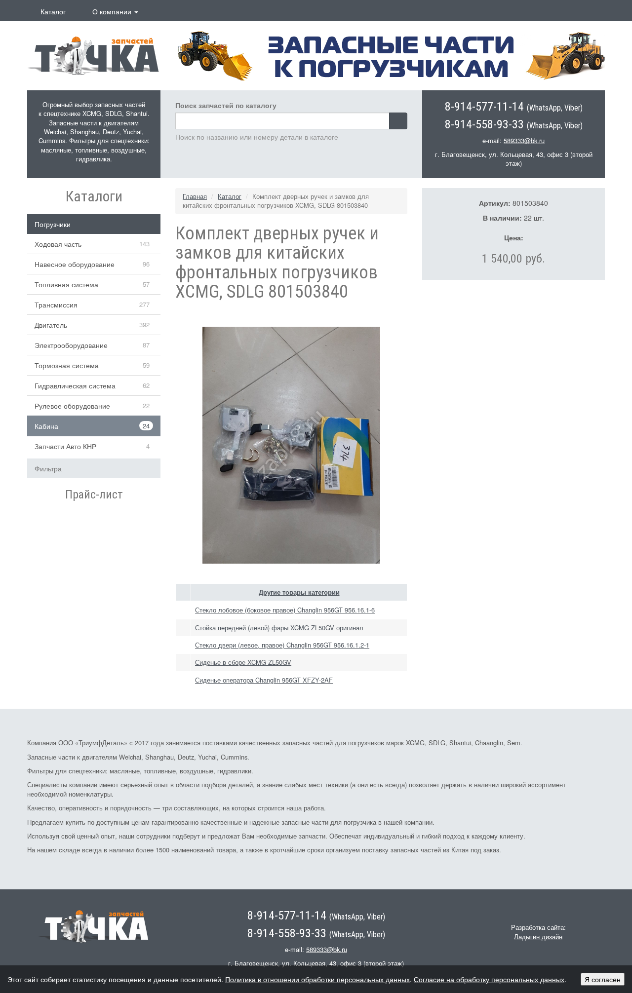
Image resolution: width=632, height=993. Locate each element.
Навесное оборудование (75, 264)
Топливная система (66, 284)
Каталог (53, 11)
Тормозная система (67, 365)
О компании (112, 11)
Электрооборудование (71, 345)
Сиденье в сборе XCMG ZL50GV (243, 662)
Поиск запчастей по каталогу (225, 105)
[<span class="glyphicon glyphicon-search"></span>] (398, 121)
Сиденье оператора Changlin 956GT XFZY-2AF (264, 680)
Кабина (46, 426)
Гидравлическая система (75, 385)
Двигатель (51, 325)
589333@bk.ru (524, 140)
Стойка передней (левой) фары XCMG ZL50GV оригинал (279, 627)
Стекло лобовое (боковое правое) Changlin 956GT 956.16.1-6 (285, 609)
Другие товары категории (299, 592)
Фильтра (48, 468)
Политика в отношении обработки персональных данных (317, 979)
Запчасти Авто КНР (65, 446)
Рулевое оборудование (72, 406)
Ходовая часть (58, 244)
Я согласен (603, 979)
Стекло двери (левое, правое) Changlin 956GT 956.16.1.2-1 (282, 644)
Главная (195, 196)
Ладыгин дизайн (538, 936)
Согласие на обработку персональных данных (489, 979)
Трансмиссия (56, 304)
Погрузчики (53, 224)
